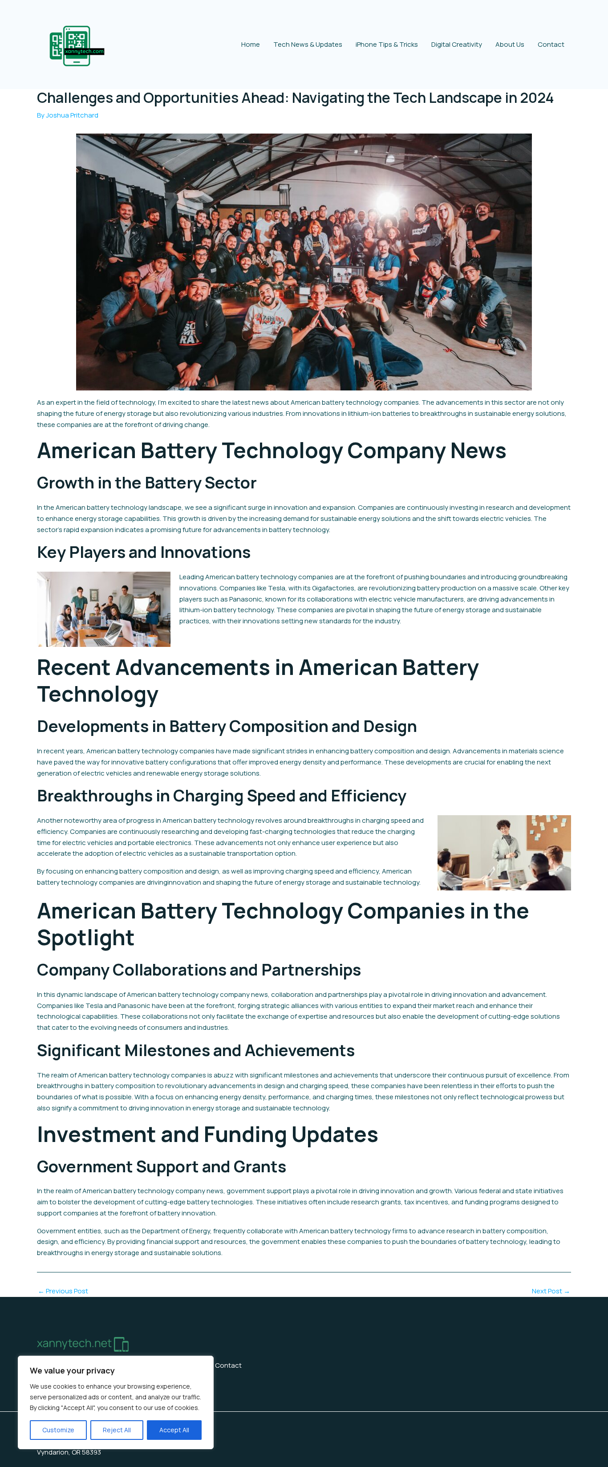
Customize (58, 1430)
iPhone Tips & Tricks (387, 44)
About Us (509, 44)
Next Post (551, 1291)
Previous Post (63, 1291)
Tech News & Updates (307, 44)
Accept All (174, 1430)
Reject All (117, 1430)
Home (250, 44)
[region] (116, 1402)
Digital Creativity (456, 44)
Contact (551, 44)
